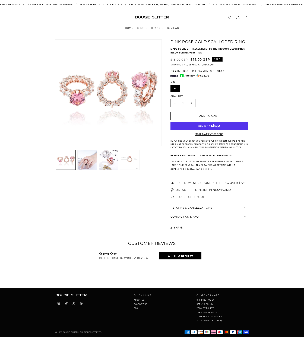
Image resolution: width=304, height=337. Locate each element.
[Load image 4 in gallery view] (130, 160)
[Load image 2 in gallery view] (87, 160)
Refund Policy (205, 304)
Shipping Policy (205, 300)
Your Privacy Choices (209, 316)
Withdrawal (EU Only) (209, 320)
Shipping (176, 64)
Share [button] (178, 227)
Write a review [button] (180, 256)
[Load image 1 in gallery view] (66, 160)
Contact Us (140, 304)
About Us (139, 300)
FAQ (136, 308)
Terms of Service (207, 312)
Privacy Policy (205, 308)
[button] (142, 28)
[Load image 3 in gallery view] (108, 160)
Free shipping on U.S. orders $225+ (96, 4)
